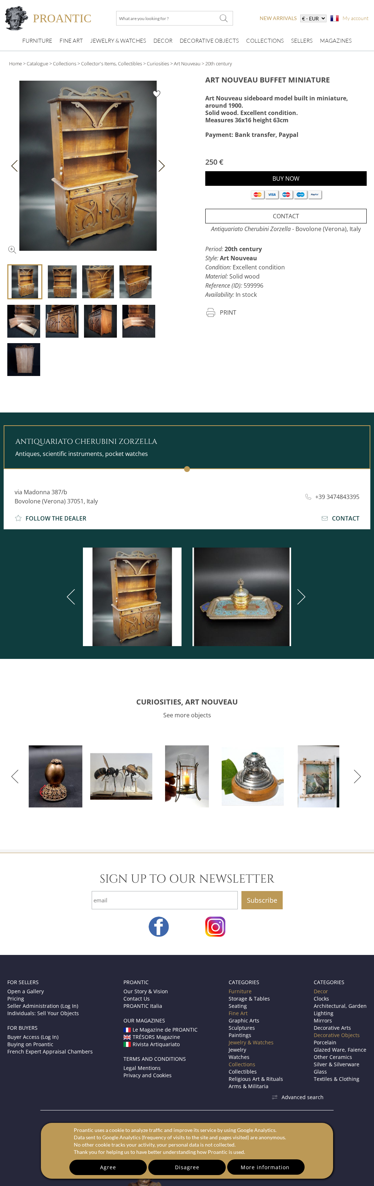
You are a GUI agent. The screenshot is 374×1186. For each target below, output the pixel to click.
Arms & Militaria (248, 1086)
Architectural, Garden (340, 1005)
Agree (108, 1167)
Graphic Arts (244, 1020)
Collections (265, 40)
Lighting (323, 1013)
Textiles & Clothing (336, 1078)
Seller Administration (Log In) (42, 1005)
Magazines (336, 40)
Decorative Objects (209, 40)
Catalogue (37, 63)
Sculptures (242, 1027)
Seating (238, 1005)
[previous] (72, 597)
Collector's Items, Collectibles (111, 63)
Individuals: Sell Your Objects (43, 1013)
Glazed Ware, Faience (340, 1049)
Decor (162, 40)
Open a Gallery (25, 991)
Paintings (240, 1035)
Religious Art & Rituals (256, 1078)
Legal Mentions (142, 1067)
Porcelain (325, 1042)
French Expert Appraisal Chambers (50, 1051)
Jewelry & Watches (118, 40)
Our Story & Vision (145, 991)
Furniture (37, 40)
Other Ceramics (333, 1056)
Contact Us (136, 998)
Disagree (187, 1167)
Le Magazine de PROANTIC (165, 1029)
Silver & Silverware (336, 1064)
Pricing (15, 998)
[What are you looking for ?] (223, 18)
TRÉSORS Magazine (156, 1036)
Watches (239, 1056)
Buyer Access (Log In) (32, 1036)
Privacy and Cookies (147, 1075)
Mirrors (323, 1020)
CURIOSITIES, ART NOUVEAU (187, 702)
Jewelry (237, 1049)
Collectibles (243, 1071)
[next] (300, 597)
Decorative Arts (332, 1027)
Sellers (302, 40)
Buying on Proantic (30, 1044)
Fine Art (71, 40)
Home (15, 63)
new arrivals (278, 18)
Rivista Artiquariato (156, 1044)
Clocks (321, 998)
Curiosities (158, 63)
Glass (320, 1071)
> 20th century (217, 63)
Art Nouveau (187, 63)
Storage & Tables (249, 998)
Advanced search (303, 1097)
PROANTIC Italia (142, 1005)
